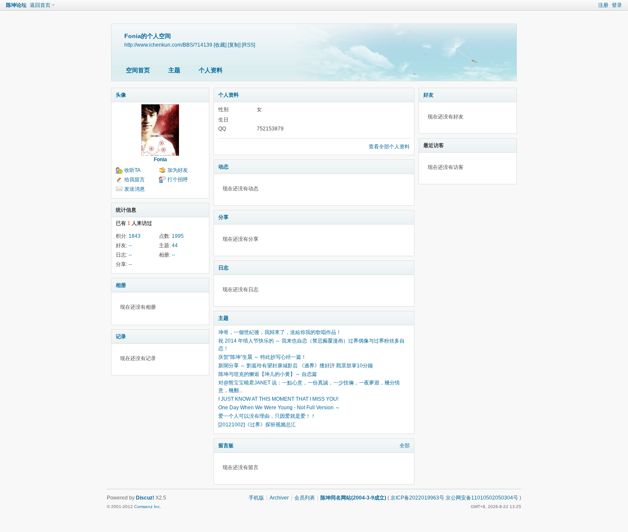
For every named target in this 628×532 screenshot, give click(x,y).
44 (175, 245)
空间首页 (138, 70)
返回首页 (40, 5)
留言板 (226, 446)
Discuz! (145, 498)
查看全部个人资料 (389, 147)
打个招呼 (177, 180)
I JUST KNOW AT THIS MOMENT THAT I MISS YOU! (278, 399)
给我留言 (134, 180)
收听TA (132, 170)
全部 (404, 446)
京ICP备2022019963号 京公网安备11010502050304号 (454, 498)
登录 (617, 5)
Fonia (160, 160)
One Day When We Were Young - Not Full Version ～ (279, 408)
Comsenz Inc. (147, 506)
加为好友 (177, 170)
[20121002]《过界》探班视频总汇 (257, 425)
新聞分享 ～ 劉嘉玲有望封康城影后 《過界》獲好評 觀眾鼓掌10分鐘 (295, 366)
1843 (135, 236)
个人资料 (211, 70)
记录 (121, 337)
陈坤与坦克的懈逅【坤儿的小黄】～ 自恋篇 (267, 374)
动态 (223, 167)
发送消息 (134, 189)
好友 (428, 95)
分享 (223, 217)
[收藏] (220, 44)
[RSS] (248, 44)
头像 (121, 95)
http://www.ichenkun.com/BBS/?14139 (168, 44)
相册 (121, 285)
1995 (178, 236)
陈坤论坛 (16, 5)
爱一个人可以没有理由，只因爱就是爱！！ (267, 416)
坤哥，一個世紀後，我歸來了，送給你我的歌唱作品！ (279, 332)
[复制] (234, 44)
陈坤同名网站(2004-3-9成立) (353, 498)
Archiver (279, 498)
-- (130, 245)
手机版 (256, 498)
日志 (223, 268)
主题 (174, 70)
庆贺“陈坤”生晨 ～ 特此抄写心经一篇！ (262, 357)
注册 (603, 5)
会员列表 (304, 498)
